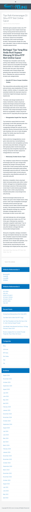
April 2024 (5, 442)
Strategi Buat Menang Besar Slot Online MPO (15, 314)
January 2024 (6, 452)
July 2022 (5, 487)
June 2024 (6, 435)
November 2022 (7, 477)
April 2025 (5, 403)
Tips (8, 252)
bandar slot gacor (7, 295)
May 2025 (5, 400)
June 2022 (6, 491)
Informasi (14, 250)
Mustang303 (6, 274)
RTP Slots (20, 250)
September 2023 (7, 466)
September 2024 (7, 424)
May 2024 (5, 438)
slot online (5, 291)
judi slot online (6, 301)
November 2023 (7, 459)
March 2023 (6, 470)
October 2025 (6, 382)
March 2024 (6, 445)
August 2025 (6, 389)
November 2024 (7, 417)
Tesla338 (5, 276)
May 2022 (5, 494)
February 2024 (7, 449)
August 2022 (6, 484)
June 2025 (6, 396)
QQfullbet (5, 280)
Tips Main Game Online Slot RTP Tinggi (13, 317)
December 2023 (7, 456)
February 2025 (7, 407)
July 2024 (5, 431)
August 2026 (6, 375)
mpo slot (5, 303)
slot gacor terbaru (8, 297)
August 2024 (6, 428)
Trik (10, 252)
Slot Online (6, 356)
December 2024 (7, 414)
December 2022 (7, 473)
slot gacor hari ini (7, 299)
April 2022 (5, 498)
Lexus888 (5, 278)
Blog (10, 250)
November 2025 (7, 379)
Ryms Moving (15, 7)
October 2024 (6, 421)
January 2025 (6, 410)
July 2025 (5, 393)
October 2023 (6, 463)
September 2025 (7, 386)
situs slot (5, 293)
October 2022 (6, 480)
